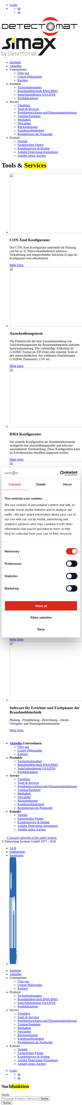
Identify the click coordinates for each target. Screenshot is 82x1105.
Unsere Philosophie (30, 76)
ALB (13, 848)
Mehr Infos (16, 265)
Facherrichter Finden (31, 145)
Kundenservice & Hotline (34, 148)
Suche (5, 1094)
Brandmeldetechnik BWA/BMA (38, 91)
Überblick (24, 105)
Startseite (15, 62)
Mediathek (24, 119)
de (19, 1074)
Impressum (16, 855)
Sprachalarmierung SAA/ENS (37, 94)
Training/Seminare (29, 116)
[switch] (71, 563)
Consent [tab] (15, 484)
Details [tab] (41, 484)
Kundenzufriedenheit (31, 130)
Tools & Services (28, 109)
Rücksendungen (28, 127)
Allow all (41, 605)
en (19, 1077)
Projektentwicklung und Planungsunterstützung (47, 112)
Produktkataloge (28, 98)
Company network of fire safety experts (31, 837)
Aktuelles (15, 66)
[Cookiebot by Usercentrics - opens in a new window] (60, 473)
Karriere (23, 80)
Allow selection (41, 617)
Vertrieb (22, 141)
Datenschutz (17, 851)
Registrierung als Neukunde (35, 134)
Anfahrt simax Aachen (32, 155)
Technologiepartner (30, 87)
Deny (41, 629)
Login (13, 5)
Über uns (23, 73)
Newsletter (24, 123)
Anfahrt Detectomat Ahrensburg (38, 152)
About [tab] (67, 484)
